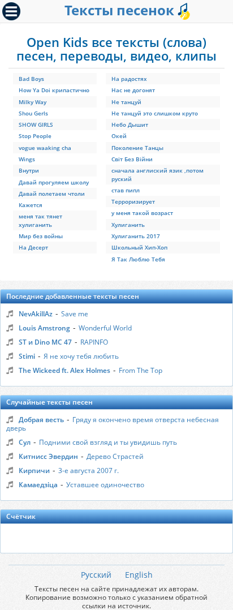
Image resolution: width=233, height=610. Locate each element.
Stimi (27, 356)
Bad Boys (31, 79)
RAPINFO (94, 342)
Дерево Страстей (115, 456)
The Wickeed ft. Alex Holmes (64, 370)
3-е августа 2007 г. (88, 470)
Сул (25, 442)
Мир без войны (41, 236)
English (139, 574)
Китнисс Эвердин (48, 456)
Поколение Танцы (137, 148)
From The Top (140, 370)
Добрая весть (41, 419)
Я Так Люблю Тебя (138, 259)
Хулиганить (128, 225)
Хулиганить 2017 (135, 236)
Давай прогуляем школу (54, 182)
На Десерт (33, 247)
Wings (27, 159)
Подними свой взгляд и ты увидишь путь (108, 442)
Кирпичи (34, 470)
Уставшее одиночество (105, 484)
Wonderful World (105, 328)
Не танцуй (126, 102)
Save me (74, 314)
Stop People (35, 136)
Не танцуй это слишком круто (154, 113)
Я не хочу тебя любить (81, 356)
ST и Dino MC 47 (45, 342)
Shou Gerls (33, 113)
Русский (96, 574)
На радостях (129, 79)
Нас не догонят (133, 90)
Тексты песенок (121, 10)
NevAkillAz (36, 314)
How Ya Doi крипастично (54, 90)
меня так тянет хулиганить (40, 220)
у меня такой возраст (142, 213)
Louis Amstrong (44, 328)
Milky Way (32, 102)
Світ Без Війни (132, 159)
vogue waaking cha (45, 148)
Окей (119, 136)
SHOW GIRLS (36, 124)
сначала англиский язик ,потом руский (157, 174)
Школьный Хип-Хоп (139, 247)
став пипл (125, 190)
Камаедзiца (38, 484)
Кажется (30, 205)
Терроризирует (133, 201)
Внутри (29, 170)
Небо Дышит (129, 124)
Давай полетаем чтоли (52, 193)
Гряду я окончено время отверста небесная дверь (112, 424)
